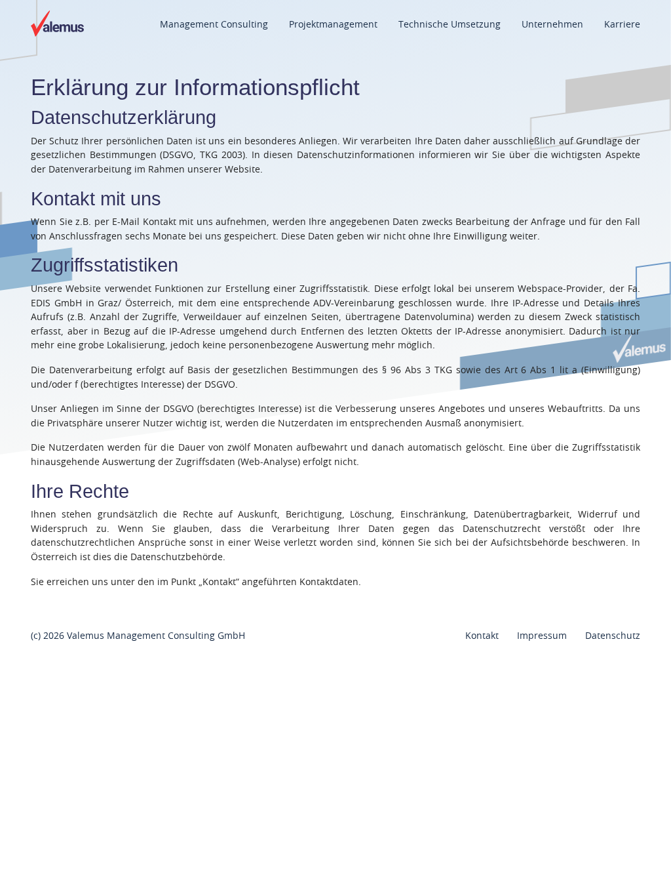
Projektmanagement (333, 25)
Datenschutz (612, 636)
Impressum (542, 636)
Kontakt (482, 636)
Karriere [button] (622, 25)
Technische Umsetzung (449, 25)
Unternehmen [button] (552, 25)
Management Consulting (214, 25)
